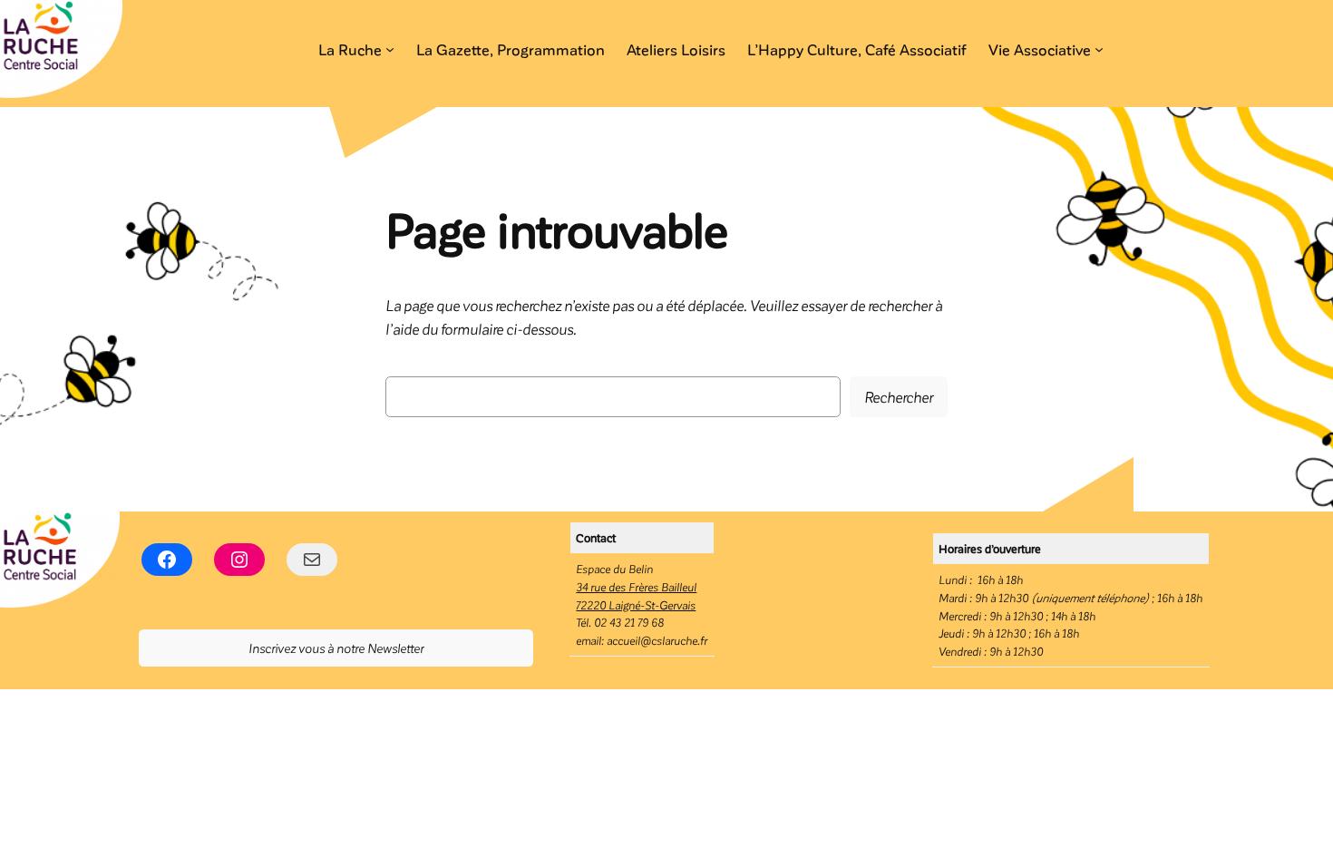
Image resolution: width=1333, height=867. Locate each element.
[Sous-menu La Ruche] (389, 49)
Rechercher (898, 396)
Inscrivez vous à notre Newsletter (335, 647)
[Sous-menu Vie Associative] (1099, 49)
